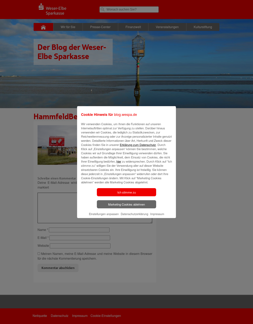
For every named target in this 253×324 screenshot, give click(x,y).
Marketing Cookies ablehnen (126, 204)
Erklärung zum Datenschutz (138, 145)
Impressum (157, 214)
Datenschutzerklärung (134, 214)
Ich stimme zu (126, 192)
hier (118, 161)
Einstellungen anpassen (104, 214)
